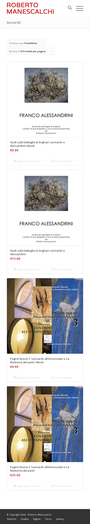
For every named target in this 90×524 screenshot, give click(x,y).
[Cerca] (68, 8)
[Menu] (77, 8)
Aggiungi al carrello (28, 161)
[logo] (37, 8)
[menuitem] (68, 8)
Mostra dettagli (63, 161)
